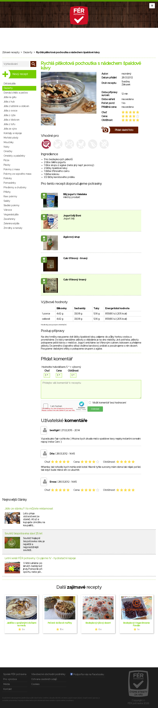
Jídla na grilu (10, 97)
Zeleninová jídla (11, 223)
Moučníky (9, 142)
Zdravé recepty (10, 52)
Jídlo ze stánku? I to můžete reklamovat (29, 508)
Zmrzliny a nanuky (13, 228)
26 (44, 240)
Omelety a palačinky (14, 156)
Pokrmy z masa (12, 169)
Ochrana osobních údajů (44, 679)
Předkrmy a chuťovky (15, 187)
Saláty (7, 201)
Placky (7, 165)
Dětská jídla (9, 83)
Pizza (6, 160)
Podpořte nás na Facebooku (88, 674)
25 (44, 261)
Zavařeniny (9, 219)
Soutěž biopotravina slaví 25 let (23, 533)
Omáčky (8, 151)
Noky (6, 147)
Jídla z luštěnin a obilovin (16, 106)
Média (6, 684)
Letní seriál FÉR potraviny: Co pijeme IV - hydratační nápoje (40, 558)
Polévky (8, 178)
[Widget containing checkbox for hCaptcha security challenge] (64, 406)
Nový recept (20, 74)
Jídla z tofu (9, 124)
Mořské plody (11, 137)
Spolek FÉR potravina (14, 674)
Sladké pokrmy (11, 205)
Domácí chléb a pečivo (16, 93)
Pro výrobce (10, 679)
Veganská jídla (11, 214)
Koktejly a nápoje (13, 133)
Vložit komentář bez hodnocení (109, 402)
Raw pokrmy (10, 196)
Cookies (35, 684)
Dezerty (27, 52)
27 (44, 197)
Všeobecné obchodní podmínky (48, 674)
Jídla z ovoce (10, 110)
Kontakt (7, 689)
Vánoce (8, 210)
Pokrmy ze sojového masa (17, 174)
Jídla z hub (9, 101)
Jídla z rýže (9, 115)
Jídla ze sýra (10, 129)
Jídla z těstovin (11, 120)
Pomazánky (10, 183)
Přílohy (7, 192)
